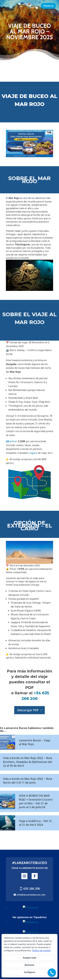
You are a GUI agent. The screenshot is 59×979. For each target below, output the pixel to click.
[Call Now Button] (52, 972)
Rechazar (29, 965)
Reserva (48, 5)
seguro (33, 453)
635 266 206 (31, 888)
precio (13, 441)
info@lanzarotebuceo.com (31, 894)
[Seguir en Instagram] (24, 876)
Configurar (29, 972)
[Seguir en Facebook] (35, 876)
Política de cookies (41, 950)
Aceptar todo (29, 957)
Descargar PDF (28, 710)
